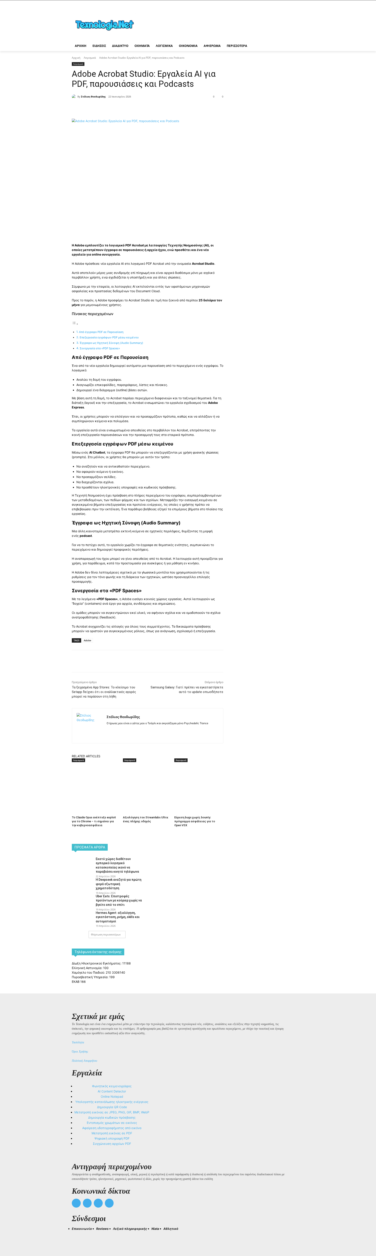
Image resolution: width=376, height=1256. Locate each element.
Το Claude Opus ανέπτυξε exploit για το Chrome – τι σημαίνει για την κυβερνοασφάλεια (94, 821)
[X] (120, 107)
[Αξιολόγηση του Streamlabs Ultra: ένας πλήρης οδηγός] (146, 779)
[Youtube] (109, 1203)
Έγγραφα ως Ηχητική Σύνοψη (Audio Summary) (111, 343)
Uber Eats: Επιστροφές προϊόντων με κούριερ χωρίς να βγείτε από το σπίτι (119, 900)
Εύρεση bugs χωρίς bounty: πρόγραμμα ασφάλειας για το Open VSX (194, 821)
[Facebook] (110, 107)
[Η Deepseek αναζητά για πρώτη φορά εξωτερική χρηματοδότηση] (82, 884)
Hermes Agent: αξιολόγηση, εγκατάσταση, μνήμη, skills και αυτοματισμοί (117, 917)
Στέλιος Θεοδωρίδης (93, 96)
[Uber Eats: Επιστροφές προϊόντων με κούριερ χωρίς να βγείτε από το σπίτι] (82, 901)
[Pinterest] (130, 107)
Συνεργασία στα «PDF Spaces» (100, 348)
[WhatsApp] (140, 107)
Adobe (87, 640)
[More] (150, 107)
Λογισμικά (90, 58)
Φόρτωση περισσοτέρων (106, 934)
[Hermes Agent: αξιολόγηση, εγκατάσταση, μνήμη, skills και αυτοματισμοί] (82, 917)
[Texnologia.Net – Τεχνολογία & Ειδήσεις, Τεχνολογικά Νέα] (106, 24)
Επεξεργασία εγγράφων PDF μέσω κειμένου (109, 337)
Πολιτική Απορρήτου (84, 1060)
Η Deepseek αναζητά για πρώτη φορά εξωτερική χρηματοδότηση (118, 884)
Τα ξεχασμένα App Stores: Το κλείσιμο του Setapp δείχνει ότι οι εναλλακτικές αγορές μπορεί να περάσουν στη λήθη (104, 691)
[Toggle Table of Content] (75, 324)
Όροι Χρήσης (80, 1051)
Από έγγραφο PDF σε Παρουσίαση (101, 332)
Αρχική (76, 58)
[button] (77, 1236)
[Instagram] (116, 730)
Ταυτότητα (78, 1042)
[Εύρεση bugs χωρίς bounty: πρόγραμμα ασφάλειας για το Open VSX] (197, 779)
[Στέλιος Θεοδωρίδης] (74, 96)
